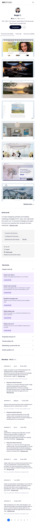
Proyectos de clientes (7, 34)
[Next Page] (30, 520)
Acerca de (18, 34)
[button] (18, 47)
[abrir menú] (33, 2)
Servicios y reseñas (29, 34)
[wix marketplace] (7, 2)
